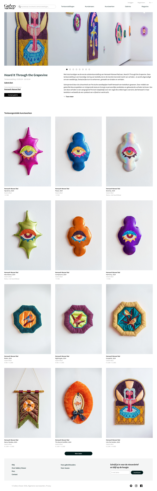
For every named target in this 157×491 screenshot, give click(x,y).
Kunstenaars (89, 6)
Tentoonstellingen (67, 6)
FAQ (13, 465)
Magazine (145, 6)
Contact (15, 474)
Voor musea (65, 468)
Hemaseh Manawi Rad (12, 89)
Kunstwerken (109, 6)
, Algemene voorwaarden (36, 486)
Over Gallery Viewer (19, 468)
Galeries (128, 6)
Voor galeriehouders (68, 465)
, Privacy (48, 486)
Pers (13, 471)
